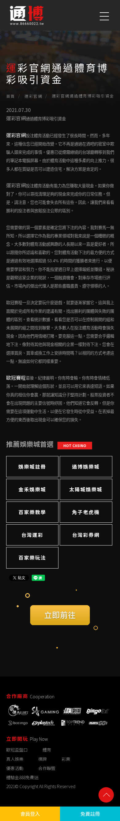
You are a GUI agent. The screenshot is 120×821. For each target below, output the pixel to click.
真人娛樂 (14, 759)
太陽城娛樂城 (85, 489)
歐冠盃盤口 (17, 750)
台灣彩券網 (86, 534)
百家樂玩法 (32, 557)
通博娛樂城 (86, 466)
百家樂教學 (32, 512)
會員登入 (30, 813)
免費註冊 (90, 813)
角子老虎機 (86, 512)
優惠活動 (14, 768)
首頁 (10, 96)
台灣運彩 (32, 534)
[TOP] (106, 795)
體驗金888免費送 (22, 778)
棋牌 (42, 759)
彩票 (66, 759)
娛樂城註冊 (32, 466)
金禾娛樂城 (32, 489)
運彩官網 (33, 96)
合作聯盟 (46, 768)
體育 (46, 750)
